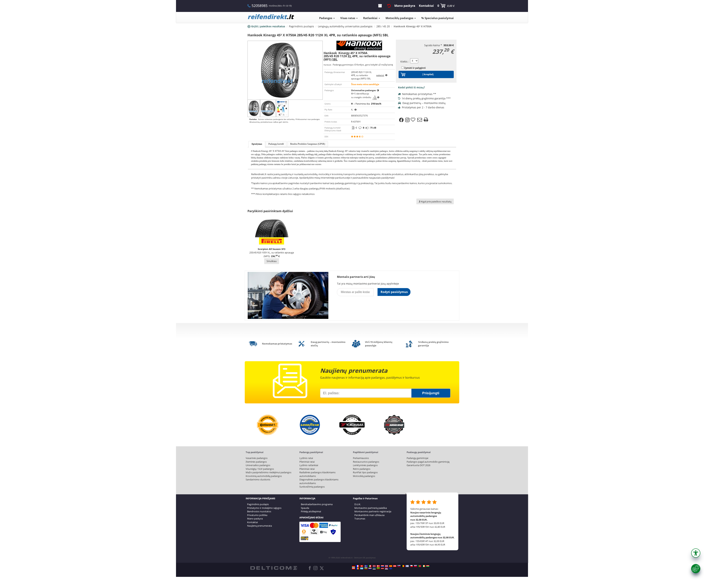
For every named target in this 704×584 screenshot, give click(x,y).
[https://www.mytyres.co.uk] (386, 566)
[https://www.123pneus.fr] (357, 566)
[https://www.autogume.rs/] (386, 568)
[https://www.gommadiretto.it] (369, 566)
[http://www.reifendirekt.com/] (390, 568)
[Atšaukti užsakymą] (389, 6)
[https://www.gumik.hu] (427, 566)
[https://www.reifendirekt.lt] (378, 568)
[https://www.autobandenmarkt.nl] (382, 566)
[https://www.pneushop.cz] (411, 566)
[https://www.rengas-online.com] (407, 566)
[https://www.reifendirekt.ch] (361, 566)
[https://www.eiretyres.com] (423, 566)
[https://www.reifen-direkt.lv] (382, 568)
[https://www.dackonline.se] (365, 566)
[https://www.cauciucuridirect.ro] (357, 568)
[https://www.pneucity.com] (419, 566)
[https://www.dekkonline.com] (374, 566)
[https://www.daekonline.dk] (378, 566)
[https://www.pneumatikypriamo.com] (415, 566)
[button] (695, 553)
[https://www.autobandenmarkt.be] (403, 566)
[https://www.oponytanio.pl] (353, 568)
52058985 (259, 5)
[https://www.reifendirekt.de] (353, 566)
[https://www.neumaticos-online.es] (390, 566)
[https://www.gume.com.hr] (369, 568)
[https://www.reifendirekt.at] (394, 566)
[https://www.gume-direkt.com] (398, 566)
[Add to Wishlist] (413, 120)
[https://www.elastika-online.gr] (361, 568)
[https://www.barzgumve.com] (365, 568)
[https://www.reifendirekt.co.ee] (374, 568)
